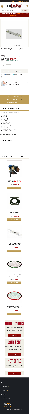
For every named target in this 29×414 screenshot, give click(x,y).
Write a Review (3, 51)
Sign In (2, 1)
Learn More (14, 335)
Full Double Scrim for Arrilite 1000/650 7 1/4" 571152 (14, 307)
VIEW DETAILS (14, 188)
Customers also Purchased (12, 103)
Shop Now (14, 354)
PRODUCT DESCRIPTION (13, 96)
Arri (11, 134)
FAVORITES (6, 71)
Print (4, 77)
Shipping (20, 71)
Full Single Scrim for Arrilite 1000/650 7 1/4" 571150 (14, 275)
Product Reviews (12, 99)
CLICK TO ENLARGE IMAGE (15, 45)
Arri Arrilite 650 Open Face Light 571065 (14, 180)
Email (22, 74)
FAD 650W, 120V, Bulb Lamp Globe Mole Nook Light (14, 244)
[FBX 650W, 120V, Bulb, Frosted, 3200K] (14, 46)
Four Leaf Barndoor (14, 212)
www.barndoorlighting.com (14, 330)
